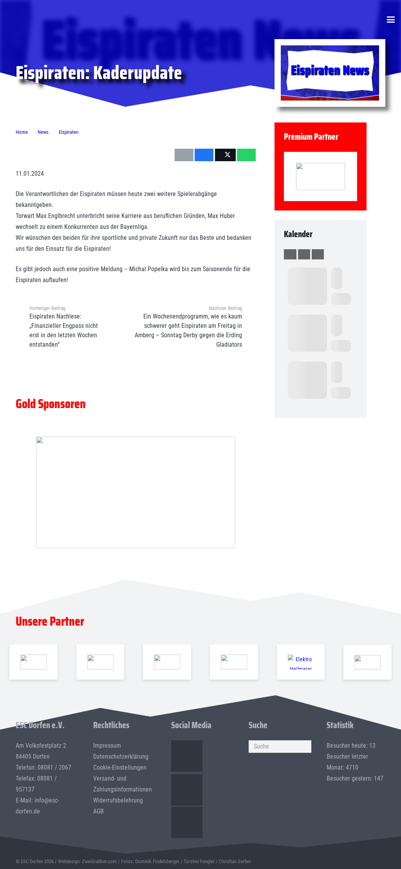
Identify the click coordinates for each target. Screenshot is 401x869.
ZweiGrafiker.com (99, 861)
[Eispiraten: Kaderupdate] (330, 50)
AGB (98, 811)
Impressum (107, 745)
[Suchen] (305, 746)
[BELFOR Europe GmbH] (100, 662)
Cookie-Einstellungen (119, 767)
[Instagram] (186, 790)
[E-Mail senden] (184, 155)
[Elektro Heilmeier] (300, 662)
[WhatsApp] (186, 822)
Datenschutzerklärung (120, 756)
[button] (391, 19)
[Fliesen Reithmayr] (367, 662)
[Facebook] (186, 756)
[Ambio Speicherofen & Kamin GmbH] (33, 662)
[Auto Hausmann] (135, 493)
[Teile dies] (204, 155)
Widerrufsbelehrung (118, 800)
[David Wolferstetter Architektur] (234, 662)
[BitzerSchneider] (167, 662)
